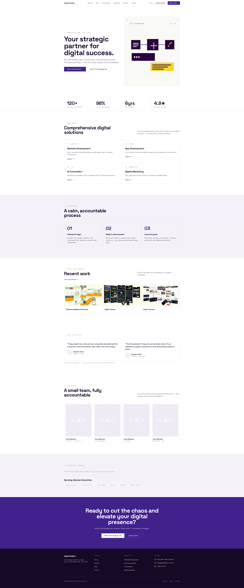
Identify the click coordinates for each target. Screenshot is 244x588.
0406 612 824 (161, 566)
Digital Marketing (129, 570)
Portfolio (125, 3)
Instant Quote (160, 3)
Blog (95, 566)
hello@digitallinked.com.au (165, 563)
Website (90, 3)
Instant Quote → (134, 535)
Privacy (165, 581)
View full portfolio (70, 279)
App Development (130, 563)
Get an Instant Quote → (75, 69)
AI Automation (106, 3)
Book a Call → (173, 3)
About (96, 560)
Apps (97, 3)
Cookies (177, 581)
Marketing (117, 3)
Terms (171, 581)
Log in (151, 3)
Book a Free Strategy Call (98, 69)
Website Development (131, 560)
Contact (133, 3)
